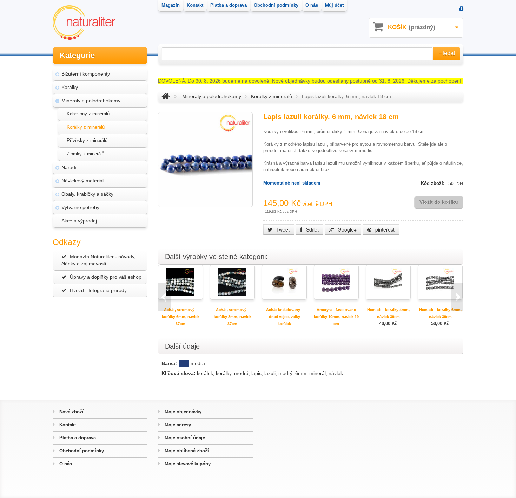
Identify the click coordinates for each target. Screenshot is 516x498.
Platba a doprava (77, 437)
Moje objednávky (182, 411)
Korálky (69, 87)
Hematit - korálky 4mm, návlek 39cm (388, 313)
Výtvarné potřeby (80, 207)
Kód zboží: (433, 183)
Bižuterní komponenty (85, 74)
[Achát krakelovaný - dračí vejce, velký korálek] (284, 281)
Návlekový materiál (82, 180)
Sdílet (312, 229)
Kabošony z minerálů (88, 113)
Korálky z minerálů (86, 127)
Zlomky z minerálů (85, 153)
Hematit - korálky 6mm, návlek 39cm (440, 313)
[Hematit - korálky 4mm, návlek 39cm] (388, 281)
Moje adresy (177, 424)
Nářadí (69, 167)
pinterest (384, 229)
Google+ (346, 229)
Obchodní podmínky (81, 450)
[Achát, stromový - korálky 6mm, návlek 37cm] (180, 281)
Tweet (282, 229)
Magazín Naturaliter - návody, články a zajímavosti (98, 260)
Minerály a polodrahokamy (90, 100)
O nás (65, 463)
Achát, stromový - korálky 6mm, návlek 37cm (180, 317)
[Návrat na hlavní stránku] (165, 96)
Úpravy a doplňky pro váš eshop (105, 277)
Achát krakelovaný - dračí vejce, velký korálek (284, 317)
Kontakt (67, 424)
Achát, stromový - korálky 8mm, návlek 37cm (232, 317)
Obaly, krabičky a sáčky (87, 194)
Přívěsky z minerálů (87, 140)
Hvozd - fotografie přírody (98, 290)
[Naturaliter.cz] (84, 22)
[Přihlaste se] (461, 9)
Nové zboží (71, 411)
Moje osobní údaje (184, 437)
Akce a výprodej (79, 221)
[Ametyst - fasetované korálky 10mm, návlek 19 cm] (336, 281)
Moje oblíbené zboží (186, 450)
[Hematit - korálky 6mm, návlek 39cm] (440, 281)
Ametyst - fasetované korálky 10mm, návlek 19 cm (336, 317)
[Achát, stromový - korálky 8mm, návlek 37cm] (232, 281)
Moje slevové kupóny (187, 463)
